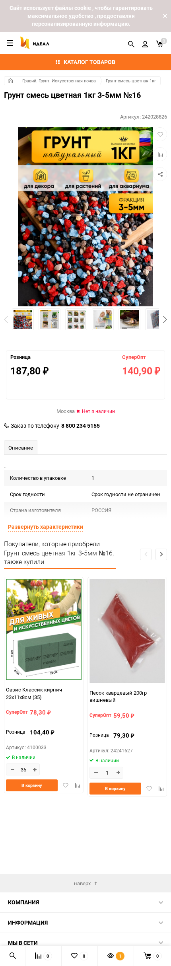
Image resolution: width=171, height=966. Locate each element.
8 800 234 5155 (80, 425)
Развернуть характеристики (45, 526)
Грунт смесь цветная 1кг (131, 81)
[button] (165, 319)
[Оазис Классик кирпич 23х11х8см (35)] (44, 630)
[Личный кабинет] (145, 43)
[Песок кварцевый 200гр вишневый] (127, 632)
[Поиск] (131, 43)
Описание (20, 447)
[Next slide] (161, 554)
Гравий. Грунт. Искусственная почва (59, 81)
